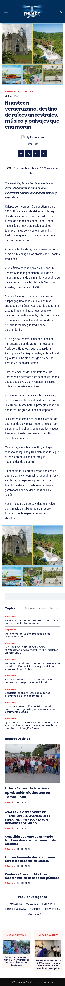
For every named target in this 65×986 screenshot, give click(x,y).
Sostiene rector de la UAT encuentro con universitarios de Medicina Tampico (48, 964)
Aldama (42, 608)
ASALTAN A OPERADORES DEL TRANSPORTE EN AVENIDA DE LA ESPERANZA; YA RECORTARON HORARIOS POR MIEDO (28, 817)
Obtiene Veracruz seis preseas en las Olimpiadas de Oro (27, 635)
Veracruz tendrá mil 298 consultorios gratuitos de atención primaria (27, 694)
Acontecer (30, 608)
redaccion (37, 137)
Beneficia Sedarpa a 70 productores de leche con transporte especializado (29, 681)
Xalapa (27, 91)
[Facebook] (21, 153)
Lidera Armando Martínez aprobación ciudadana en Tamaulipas (27, 792)
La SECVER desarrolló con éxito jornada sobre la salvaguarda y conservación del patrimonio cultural (30, 709)
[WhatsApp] (44, 153)
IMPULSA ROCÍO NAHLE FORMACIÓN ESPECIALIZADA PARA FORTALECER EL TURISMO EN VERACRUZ (31, 650)
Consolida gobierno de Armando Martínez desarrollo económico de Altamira (30, 840)
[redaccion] (23, 137)
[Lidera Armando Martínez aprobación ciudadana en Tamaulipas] (32, 763)
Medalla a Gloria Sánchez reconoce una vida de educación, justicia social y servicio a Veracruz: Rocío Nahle (32, 666)
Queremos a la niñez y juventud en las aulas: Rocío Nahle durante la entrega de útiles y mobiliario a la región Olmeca (32, 725)
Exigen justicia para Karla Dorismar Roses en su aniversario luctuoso (17, 961)
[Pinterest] (36, 153)
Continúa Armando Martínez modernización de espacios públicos (32, 876)
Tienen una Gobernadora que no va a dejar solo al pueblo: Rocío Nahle (31, 622)
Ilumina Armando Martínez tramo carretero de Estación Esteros (30, 859)
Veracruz (12, 91)
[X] (28, 153)
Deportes (10, 630)
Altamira (10, 802)
